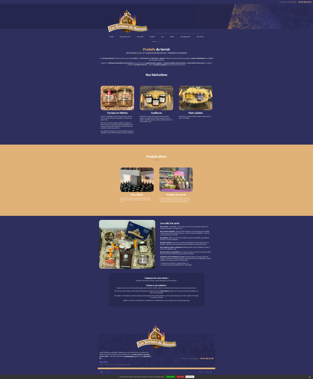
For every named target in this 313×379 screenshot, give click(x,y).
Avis (162, 36)
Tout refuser (180, 377)
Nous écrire (103, 362)
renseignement (129, 356)
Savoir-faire (140, 36)
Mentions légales (208, 372)
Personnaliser (190, 377)
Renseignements (185, 36)
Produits (152, 36)
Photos (172, 36)
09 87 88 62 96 (304, 2)
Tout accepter (171, 377)
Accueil (111, 36)
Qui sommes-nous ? (125, 36)
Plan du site (201, 372)
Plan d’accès (200, 36)
